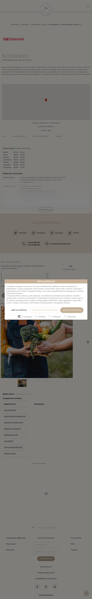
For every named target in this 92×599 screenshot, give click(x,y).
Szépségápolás (11, 435)
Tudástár (74, 550)
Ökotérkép (15, 24)
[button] (88, 6)
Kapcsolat (10, 550)
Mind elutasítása (19, 310)
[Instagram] (46, 586)
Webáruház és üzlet (39, 24)
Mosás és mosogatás (13, 423)
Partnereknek (76, 538)
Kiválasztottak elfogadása (45, 310)
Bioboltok (24, 24)
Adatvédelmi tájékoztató (16, 538)
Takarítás (8, 441)
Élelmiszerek (10, 410)
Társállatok (10, 454)
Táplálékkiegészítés (13, 447)
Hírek (73, 544)
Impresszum (11, 544)
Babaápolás (10, 404)
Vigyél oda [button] (46, 130)
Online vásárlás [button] (46, 126)
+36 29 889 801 (33, 245)
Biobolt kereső (46, 567)
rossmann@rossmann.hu (60, 244)
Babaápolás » (39, 404)
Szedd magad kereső (46, 573)
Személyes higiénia (12, 429)
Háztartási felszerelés (15, 416)
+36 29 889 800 (33, 242)
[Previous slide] (4, 342)
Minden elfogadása (72, 310)
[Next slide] (87, 342)
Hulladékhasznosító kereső (46, 579)
